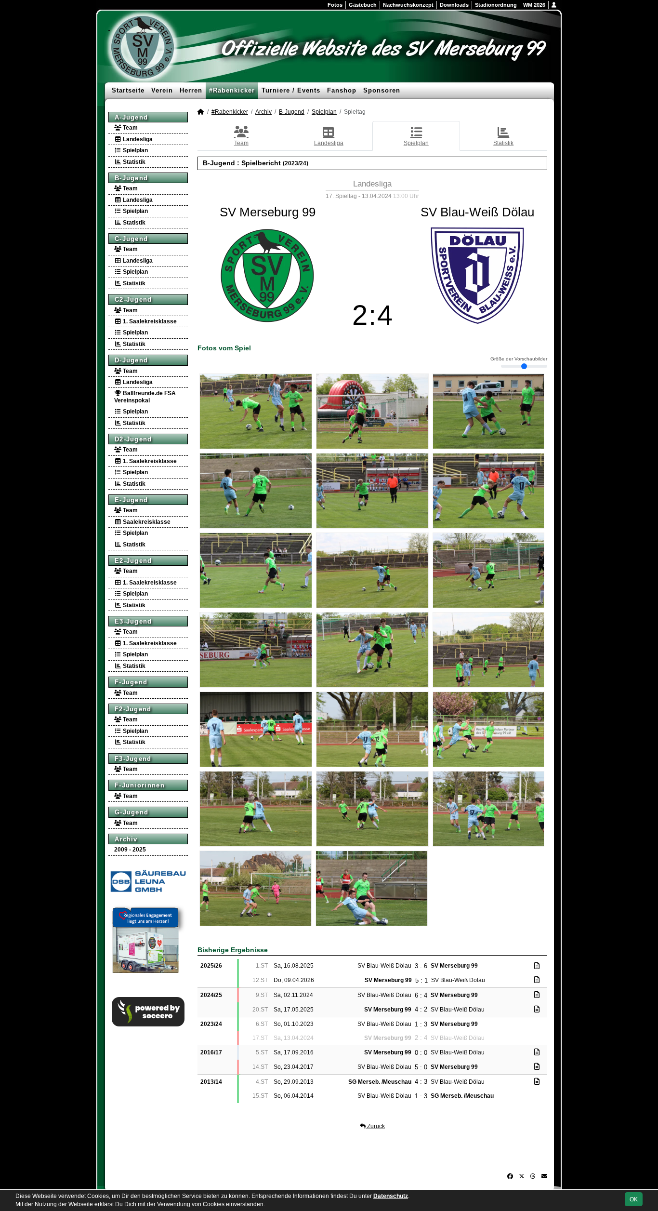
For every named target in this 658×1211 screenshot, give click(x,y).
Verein (162, 90)
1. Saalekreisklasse (149, 321)
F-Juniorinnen (140, 785)
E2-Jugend (133, 560)
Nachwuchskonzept (408, 5)
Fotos (335, 5)
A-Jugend (131, 117)
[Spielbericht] (537, 966)
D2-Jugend (133, 439)
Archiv (126, 839)
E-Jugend (131, 500)
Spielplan (134, 150)
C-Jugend (131, 238)
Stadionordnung (496, 5)
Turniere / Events (291, 90)
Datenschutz (390, 1196)
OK (634, 1199)
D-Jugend (131, 360)
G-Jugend (131, 812)
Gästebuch (363, 5)
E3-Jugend (133, 621)
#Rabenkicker (232, 90)
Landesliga (137, 139)
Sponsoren (381, 90)
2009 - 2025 (130, 849)
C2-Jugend (133, 299)
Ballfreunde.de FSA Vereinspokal (145, 396)
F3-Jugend (133, 758)
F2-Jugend (133, 709)
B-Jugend (131, 178)
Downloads (454, 5)
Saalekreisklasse (146, 522)
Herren (191, 90)
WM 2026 (534, 5)
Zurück (375, 1126)
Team (129, 127)
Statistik (133, 162)
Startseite (128, 90)
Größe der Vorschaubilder (518, 359)
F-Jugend (131, 682)
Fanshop (341, 90)
